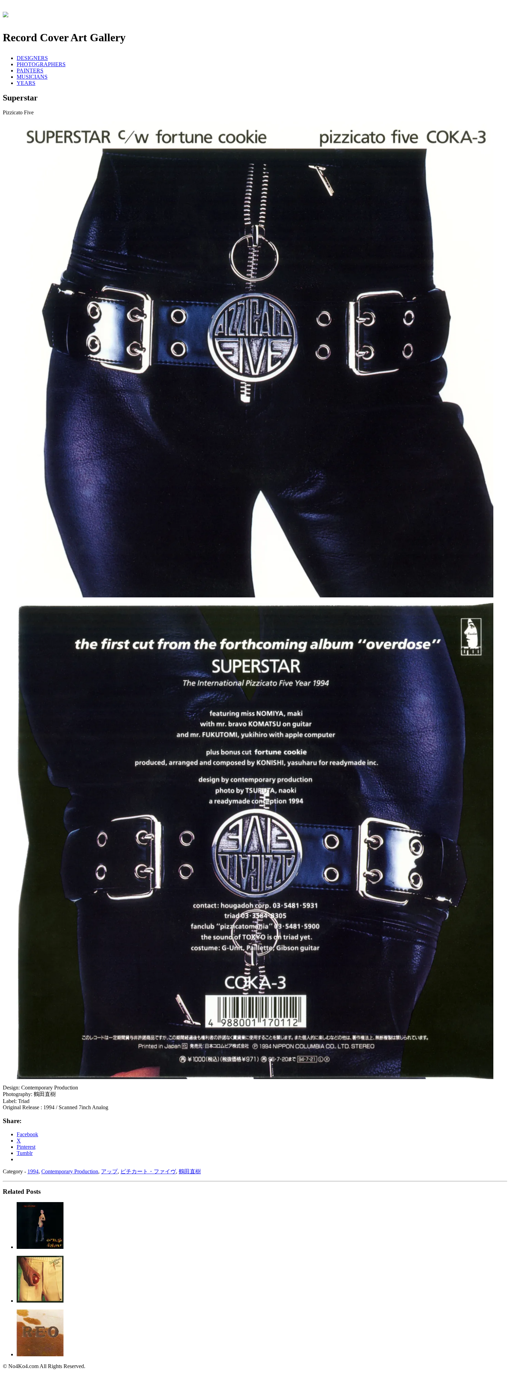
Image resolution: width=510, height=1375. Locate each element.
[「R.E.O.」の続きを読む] (40, 1354)
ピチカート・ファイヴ (148, 1171)
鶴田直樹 (190, 1171)
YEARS (26, 83)
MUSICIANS (32, 77)
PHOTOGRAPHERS (41, 64)
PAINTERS (30, 70)
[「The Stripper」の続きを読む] (40, 1247)
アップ (109, 1171)
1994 (33, 1171)
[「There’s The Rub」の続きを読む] (40, 1301)
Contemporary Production (69, 1171)
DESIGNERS (32, 58)
